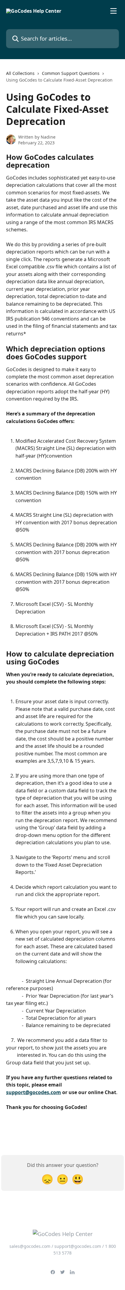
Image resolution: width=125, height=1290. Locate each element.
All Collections (20, 73)
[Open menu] (113, 11)
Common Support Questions (71, 73)
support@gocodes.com (33, 1092)
